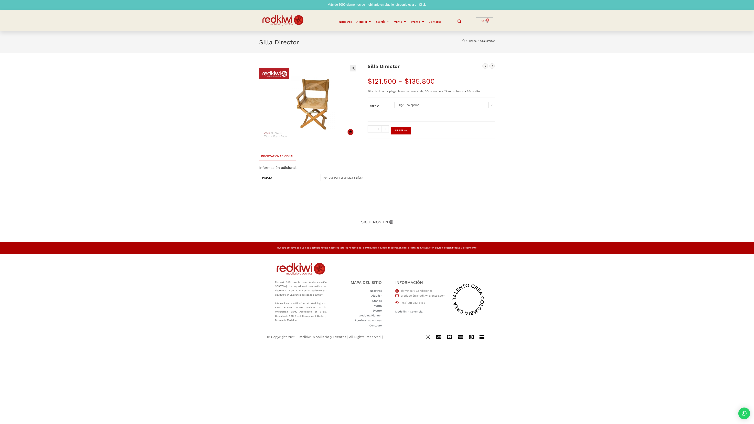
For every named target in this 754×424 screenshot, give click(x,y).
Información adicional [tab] (277, 156)
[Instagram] (428, 337)
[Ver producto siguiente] (492, 66)
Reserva (401, 130)
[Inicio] (463, 41)
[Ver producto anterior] (485, 66)
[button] (364, 22)
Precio (374, 106)
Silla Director (487, 41)
